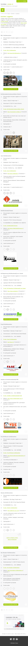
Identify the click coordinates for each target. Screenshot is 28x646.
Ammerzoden (12, 443)
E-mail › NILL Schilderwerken (9, 50)
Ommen (10, 217)
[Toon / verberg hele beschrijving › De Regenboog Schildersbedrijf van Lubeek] (15, 294)
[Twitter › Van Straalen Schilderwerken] (4, 588)
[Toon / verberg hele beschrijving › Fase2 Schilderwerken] (15, 345)
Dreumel (11, 280)
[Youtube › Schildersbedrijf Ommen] (14, 249)
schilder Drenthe (4, 21)
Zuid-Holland (6, 499)
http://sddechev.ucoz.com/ (13, 510)
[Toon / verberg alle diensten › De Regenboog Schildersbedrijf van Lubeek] (15, 297)
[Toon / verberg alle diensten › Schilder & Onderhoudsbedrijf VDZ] (15, 407)
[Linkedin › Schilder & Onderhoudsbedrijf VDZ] (10, 419)
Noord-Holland (6, 330)
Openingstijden (7, 124)
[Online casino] (14, 614)
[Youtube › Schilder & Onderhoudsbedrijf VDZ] (14, 419)
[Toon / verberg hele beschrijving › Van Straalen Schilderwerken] (15, 575)
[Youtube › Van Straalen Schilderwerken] (14, 588)
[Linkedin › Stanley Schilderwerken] (10, 530)
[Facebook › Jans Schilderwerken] (7, 193)
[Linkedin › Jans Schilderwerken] (10, 193)
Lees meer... (12, 27)
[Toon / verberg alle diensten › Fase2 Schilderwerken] (15, 349)
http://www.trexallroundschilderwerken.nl (16, 455)
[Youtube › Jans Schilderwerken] (14, 193)
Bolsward (10, 386)
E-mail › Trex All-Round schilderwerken (11, 452)
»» (11, 32)
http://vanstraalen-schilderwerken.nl (15, 570)
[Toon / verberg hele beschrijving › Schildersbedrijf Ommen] (15, 233)
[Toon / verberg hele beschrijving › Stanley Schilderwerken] (15, 514)
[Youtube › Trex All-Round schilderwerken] (14, 475)
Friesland (5, 386)
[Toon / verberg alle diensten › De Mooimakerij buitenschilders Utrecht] (15, 120)
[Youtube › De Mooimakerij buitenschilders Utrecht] (14, 132)
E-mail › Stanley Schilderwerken (10, 507)
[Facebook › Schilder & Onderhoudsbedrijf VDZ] (7, 419)
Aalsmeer (12, 330)
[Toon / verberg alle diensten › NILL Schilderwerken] (15, 60)
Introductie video (7, 126)
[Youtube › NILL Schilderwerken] (14, 73)
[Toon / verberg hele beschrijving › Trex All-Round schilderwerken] (15, 460)
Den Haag (12, 499)
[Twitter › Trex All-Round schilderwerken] (4, 475)
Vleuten (9, 559)
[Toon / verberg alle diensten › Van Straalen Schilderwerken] (15, 579)
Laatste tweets (7, 66)
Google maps (18, 42)
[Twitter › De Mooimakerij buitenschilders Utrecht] (4, 132)
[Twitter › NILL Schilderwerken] (4, 73)
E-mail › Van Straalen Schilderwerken (11, 567)
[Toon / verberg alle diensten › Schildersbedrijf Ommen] (15, 237)
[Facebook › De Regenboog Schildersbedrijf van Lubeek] (7, 309)
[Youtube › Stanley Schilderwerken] (14, 530)
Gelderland (5, 42)
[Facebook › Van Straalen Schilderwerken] (7, 588)
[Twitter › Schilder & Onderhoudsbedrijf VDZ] (4, 419)
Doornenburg (12, 42)
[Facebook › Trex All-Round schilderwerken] (7, 475)
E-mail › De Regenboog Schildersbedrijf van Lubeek (14, 288)
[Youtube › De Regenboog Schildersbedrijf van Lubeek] (14, 309)
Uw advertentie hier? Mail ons (14, 628)
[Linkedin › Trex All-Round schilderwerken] (10, 475)
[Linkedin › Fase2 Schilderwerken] (10, 361)
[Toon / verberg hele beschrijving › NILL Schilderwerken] (15, 57)
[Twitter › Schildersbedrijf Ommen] (4, 249)
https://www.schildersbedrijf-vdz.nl (14, 398)
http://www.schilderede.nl (12, 173)
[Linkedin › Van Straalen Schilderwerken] (10, 588)
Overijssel (5, 217)
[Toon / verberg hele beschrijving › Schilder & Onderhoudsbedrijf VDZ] (15, 403)
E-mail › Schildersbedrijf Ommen (10, 225)
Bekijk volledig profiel (10, 89)
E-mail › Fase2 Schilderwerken (10, 339)
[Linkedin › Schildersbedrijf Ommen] (10, 249)
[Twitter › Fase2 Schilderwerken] (4, 361)
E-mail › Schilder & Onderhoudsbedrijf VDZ (12, 395)
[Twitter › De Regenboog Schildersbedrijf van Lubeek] (4, 309)
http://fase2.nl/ (10, 342)
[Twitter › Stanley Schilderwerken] (4, 530)
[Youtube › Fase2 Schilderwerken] (14, 361)
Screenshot (22, 173)
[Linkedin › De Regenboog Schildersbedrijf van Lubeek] (10, 309)
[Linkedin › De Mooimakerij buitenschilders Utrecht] (10, 132)
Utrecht (4, 100)
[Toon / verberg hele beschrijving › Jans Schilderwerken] (15, 177)
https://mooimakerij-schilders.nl (14, 111)
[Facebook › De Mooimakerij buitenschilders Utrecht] (7, 132)
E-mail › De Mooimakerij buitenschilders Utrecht (13, 109)
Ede (10, 162)
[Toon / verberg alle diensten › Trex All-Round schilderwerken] (15, 463)
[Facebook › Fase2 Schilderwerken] (7, 361)
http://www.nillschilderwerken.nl (14, 53)
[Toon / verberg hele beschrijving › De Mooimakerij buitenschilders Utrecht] (15, 116)
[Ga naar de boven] (26, 89)
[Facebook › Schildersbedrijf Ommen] (7, 249)
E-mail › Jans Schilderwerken (9, 170)
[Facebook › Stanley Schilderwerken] (7, 530)
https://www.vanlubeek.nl (12, 291)
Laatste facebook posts (17, 66)
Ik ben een (22, 1)
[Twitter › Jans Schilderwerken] (4, 193)
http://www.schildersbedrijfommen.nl (15, 228)
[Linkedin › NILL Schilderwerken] (10, 73)
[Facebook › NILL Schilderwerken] (7, 73)
